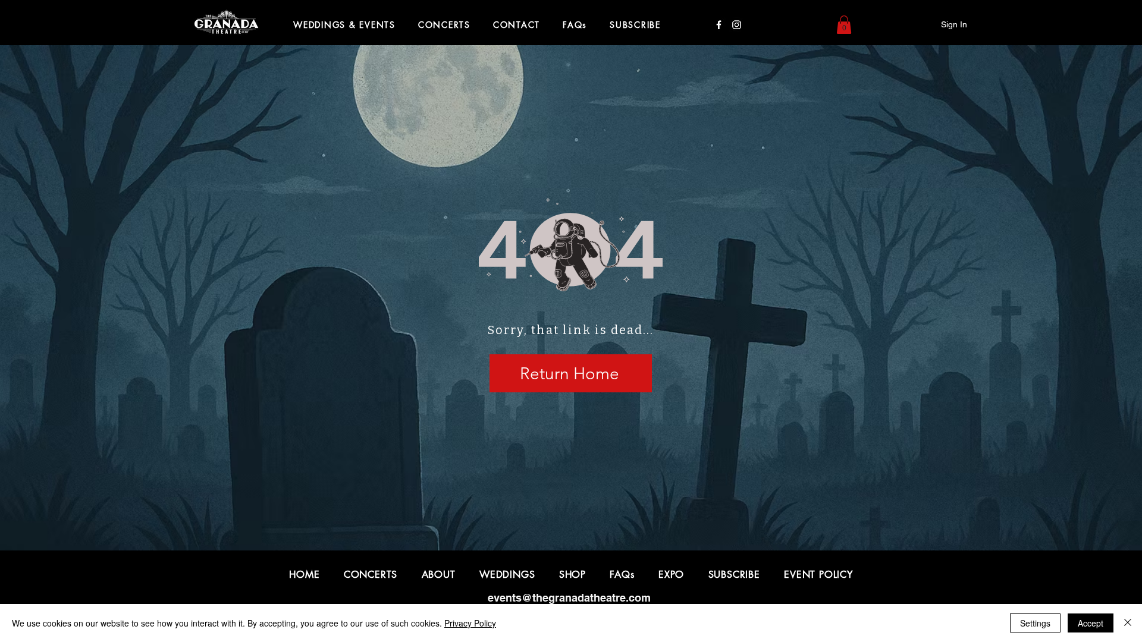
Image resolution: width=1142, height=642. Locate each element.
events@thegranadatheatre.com (569, 597)
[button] (844, 24)
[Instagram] (736, 24)
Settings (1035, 623)
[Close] (1128, 622)
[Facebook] (718, 24)
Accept (1090, 623)
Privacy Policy (470, 623)
